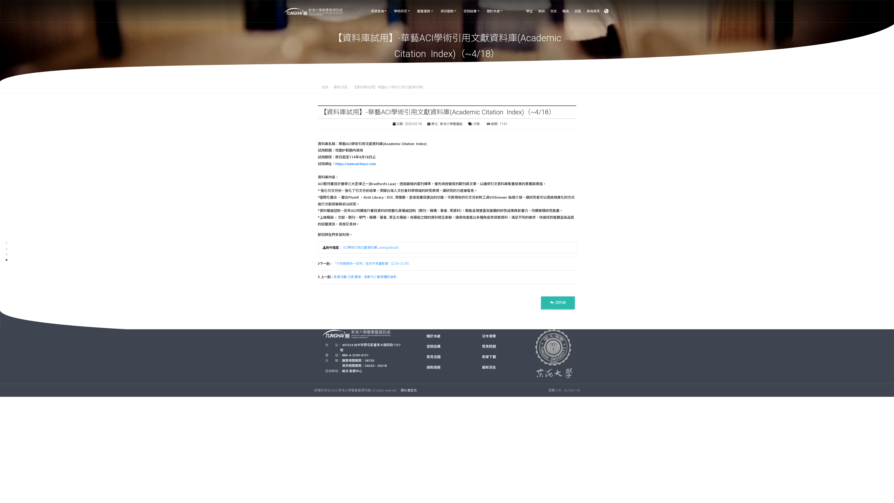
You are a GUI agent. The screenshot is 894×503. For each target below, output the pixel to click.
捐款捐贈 (433, 367)
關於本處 (493, 11)
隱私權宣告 (409, 390)
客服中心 (355, 371)
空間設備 (470, 11)
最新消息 (341, 87)
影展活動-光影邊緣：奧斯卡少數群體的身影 (365, 277)
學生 (529, 11)
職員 (565, 11)
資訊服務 (447, 11)
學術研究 (400, 11)
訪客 (578, 11)
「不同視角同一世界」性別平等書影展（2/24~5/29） (372, 263)
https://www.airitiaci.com (355, 164)
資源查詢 (377, 11)
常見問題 (489, 346)
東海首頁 (593, 11)
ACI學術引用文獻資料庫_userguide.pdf (371, 247)
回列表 (560, 303)
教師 (541, 11)
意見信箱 (433, 357)
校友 (553, 11)
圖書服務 (423, 11)
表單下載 (489, 357)
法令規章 (489, 336)
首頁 (325, 87)
